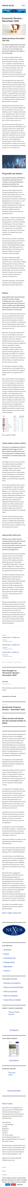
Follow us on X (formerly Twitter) (13, 987)
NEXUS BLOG (8, 5)
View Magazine (14, 1030)
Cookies (10, 913)
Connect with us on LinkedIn (12, 1000)
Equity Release (8, 966)
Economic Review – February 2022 (10, 652)
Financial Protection (10, 958)
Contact (4, 1174)
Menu (23, 5)
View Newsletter (14, 1060)
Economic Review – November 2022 (11, 645)
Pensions (6, 954)
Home (4, 1167)
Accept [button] (7, 1184)
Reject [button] (13, 1184)
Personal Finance (17, 662)
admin (3, 662)
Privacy (4, 913)
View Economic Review (14, 1090)
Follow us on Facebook (10, 991)
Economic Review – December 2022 (11, 637)
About (4, 1171)
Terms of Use (17, 913)
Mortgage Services (9, 962)
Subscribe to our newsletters (12, 983)
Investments (7, 949)
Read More (20, 1184)
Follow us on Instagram (11, 995)
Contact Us (7, 970)
